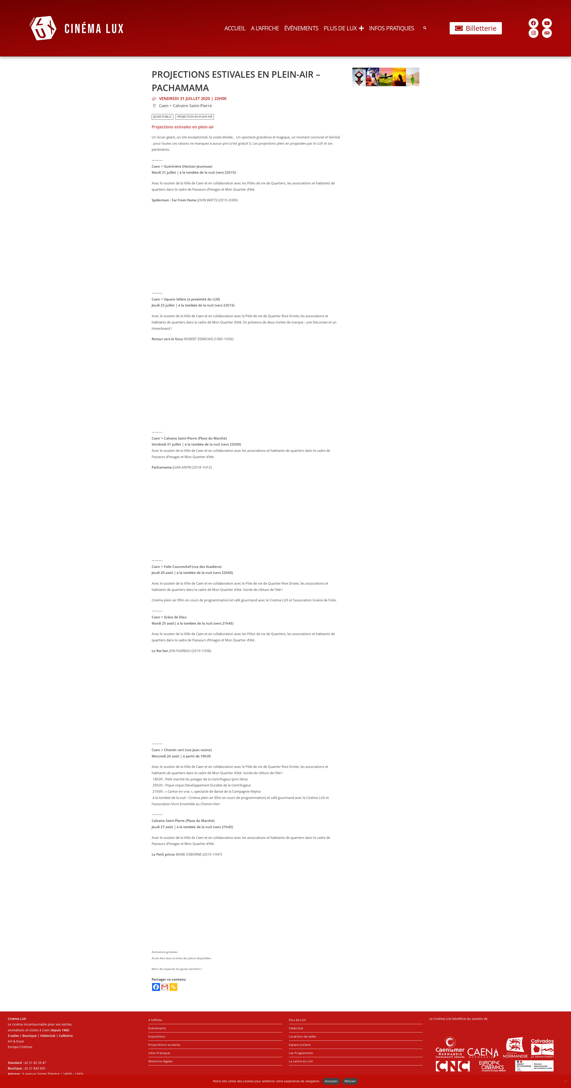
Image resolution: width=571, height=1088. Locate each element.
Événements (301, 28)
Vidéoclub (296, 1028)
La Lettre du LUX (301, 1061)
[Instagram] (533, 33)
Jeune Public (162, 117)
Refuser (350, 1081)
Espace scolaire (300, 1045)
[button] (424, 28)
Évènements (157, 1028)
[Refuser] (565, 1081)
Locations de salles (302, 1036)
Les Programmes (301, 1053)
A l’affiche (265, 28)
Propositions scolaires (164, 1045)
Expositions (156, 1036)
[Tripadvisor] (547, 33)
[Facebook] (533, 23)
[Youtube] (547, 23)
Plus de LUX (340, 28)
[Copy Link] (173, 987)
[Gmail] (165, 987)
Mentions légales (160, 1061)
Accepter (331, 1081)
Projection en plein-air (194, 117)
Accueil (235, 28)
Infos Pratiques (391, 28)
